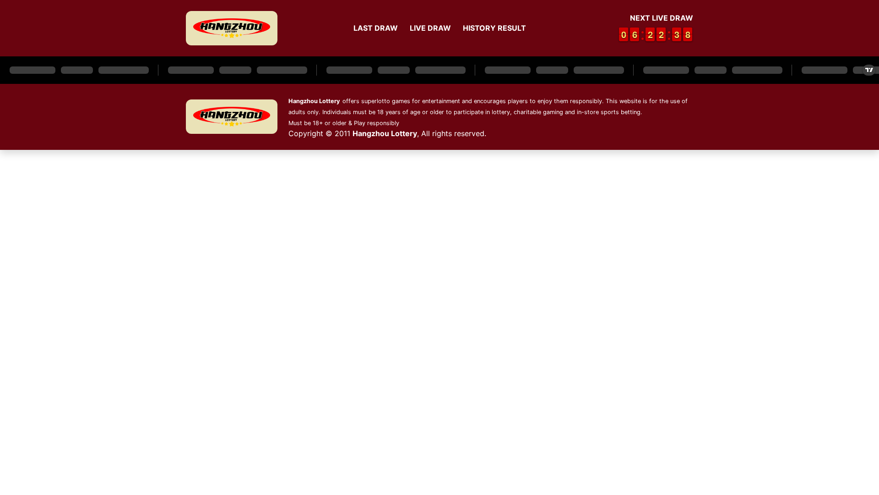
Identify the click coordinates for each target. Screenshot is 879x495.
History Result (494, 28)
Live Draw (430, 28)
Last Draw (375, 28)
